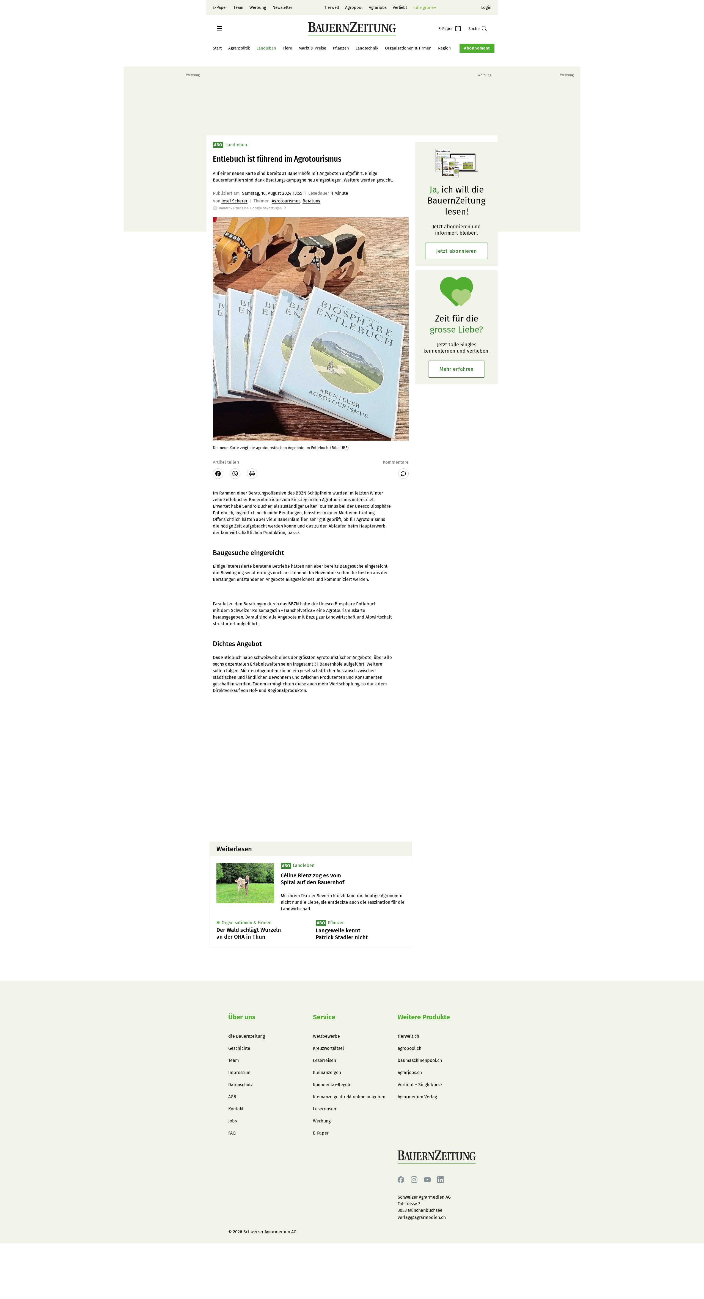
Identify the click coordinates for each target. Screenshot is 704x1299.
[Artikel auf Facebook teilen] (218, 473)
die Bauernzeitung (246, 1036)
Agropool (353, 7)
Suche (474, 28)
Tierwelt (331, 7)
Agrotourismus (286, 201)
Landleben (266, 48)
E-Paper (220, 7)
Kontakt (236, 1108)
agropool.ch (409, 1048)
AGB (232, 1096)
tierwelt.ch (408, 1036)
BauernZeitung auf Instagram (414, 1180)
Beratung (311, 201)
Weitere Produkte (424, 1017)
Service (324, 1017)
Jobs (232, 1121)
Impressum (239, 1072)
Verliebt (400, 7)
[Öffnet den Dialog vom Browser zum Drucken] (252, 473)
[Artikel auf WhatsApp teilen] (235, 473)
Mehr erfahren (456, 369)
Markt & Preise (312, 48)
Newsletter (282, 7)
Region (444, 48)
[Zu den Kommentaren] (403, 473)
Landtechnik (367, 48)
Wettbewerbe (326, 1036)
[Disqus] (311, 767)
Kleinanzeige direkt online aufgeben (349, 1096)
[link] (343, 879)
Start (217, 48)
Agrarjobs (378, 7)
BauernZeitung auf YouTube (427, 1180)
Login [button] (486, 7)
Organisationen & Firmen (408, 48)
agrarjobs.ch (410, 1072)
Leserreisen (324, 1060)
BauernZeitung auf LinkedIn (440, 1180)
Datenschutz (240, 1084)
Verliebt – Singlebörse (420, 1084)
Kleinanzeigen (327, 1072)
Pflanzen (341, 48)
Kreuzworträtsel (328, 1048)
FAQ (232, 1133)
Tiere (287, 48)
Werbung (257, 7)
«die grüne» (424, 7)
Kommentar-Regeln (332, 1084)
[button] (220, 28)
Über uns (241, 1017)
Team (238, 7)
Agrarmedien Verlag (417, 1096)
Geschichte (239, 1048)
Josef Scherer (234, 201)
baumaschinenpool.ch (420, 1060)
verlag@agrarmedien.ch (422, 1217)
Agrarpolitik (239, 48)
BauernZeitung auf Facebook (401, 1180)
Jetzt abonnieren (456, 251)
